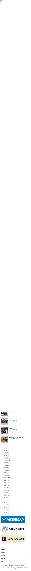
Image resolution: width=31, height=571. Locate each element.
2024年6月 (6, 487)
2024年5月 (6, 490)
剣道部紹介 (3, 549)
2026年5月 (6, 453)
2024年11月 (7, 477)
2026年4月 (6, 455)
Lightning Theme (16, 567)
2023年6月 (6, 502)
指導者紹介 (3, 552)
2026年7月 (6, 448)
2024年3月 (6, 492)
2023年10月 (7, 500)
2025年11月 (7, 462)
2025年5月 (6, 467)
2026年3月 (6, 458)
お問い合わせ (4, 561)
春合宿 (10, 419)
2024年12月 (7, 475)
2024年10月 (7, 480)
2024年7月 (6, 485)
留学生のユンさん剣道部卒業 (16, 437)
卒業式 (10, 428)
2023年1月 (6, 512)
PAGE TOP (28, 552)
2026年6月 (6, 450)
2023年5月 (6, 505)
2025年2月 (6, 472)
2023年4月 (6, 507)
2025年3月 (6, 470)
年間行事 (3, 558)
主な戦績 (3, 555)
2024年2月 (6, 495)
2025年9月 (6, 465)
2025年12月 (7, 460)
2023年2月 (6, 510)
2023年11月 (7, 497)
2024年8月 (6, 482)
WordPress (9, 567)
